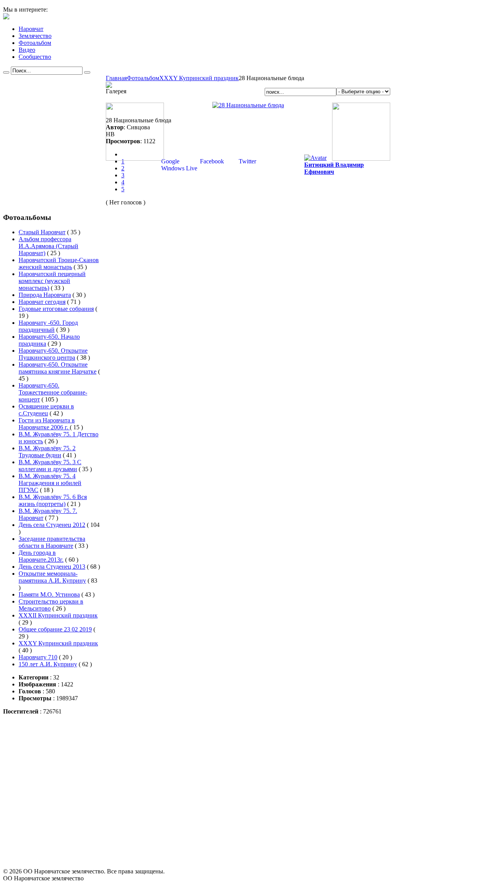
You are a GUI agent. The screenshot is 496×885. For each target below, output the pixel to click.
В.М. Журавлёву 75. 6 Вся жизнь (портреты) (53, 500)
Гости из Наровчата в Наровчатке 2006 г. (47, 423)
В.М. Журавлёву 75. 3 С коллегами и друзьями (50, 465)
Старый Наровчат (42, 232)
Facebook (211, 161)
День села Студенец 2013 (52, 566)
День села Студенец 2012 (52, 524)
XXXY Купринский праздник (199, 78)
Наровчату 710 (38, 657)
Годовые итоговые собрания (56, 308)
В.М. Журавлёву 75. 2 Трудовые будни (47, 451)
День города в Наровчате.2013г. (41, 556)
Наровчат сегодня (42, 301)
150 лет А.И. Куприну (48, 664)
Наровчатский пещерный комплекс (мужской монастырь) (52, 281)
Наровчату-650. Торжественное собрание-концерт (53, 392)
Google (169, 161)
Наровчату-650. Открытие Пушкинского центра (53, 354)
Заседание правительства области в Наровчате (52, 542)
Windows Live (178, 168)
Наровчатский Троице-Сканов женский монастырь (59, 263)
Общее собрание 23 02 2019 (55, 629)
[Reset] (87, 72)
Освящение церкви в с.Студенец (46, 410)
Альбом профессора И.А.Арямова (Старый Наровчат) (48, 246)
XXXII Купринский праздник (58, 615)
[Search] (6, 72)
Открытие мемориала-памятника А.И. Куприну (52, 577)
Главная (116, 78)
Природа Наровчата (45, 295)
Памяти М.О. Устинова (49, 594)
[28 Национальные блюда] (248, 105)
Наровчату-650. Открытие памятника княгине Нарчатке (57, 368)
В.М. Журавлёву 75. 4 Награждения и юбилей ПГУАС (50, 483)
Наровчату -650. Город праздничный (48, 326)
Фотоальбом (143, 78)
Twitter (246, 161)
